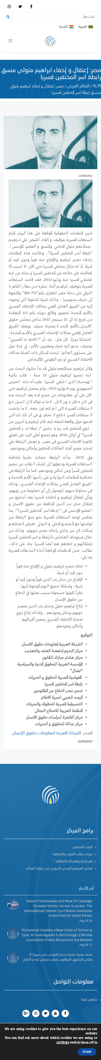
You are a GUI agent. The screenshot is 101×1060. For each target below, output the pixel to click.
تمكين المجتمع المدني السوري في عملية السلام (59, 868)
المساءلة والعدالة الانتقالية (73, 861)
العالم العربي (78, 86)
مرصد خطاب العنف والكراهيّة (72, 854)
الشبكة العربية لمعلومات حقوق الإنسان (46, 733)
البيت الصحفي (82, 847)
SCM (97, 86)
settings (63, 1042)
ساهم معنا (89, 1000)
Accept (87, 1051)
